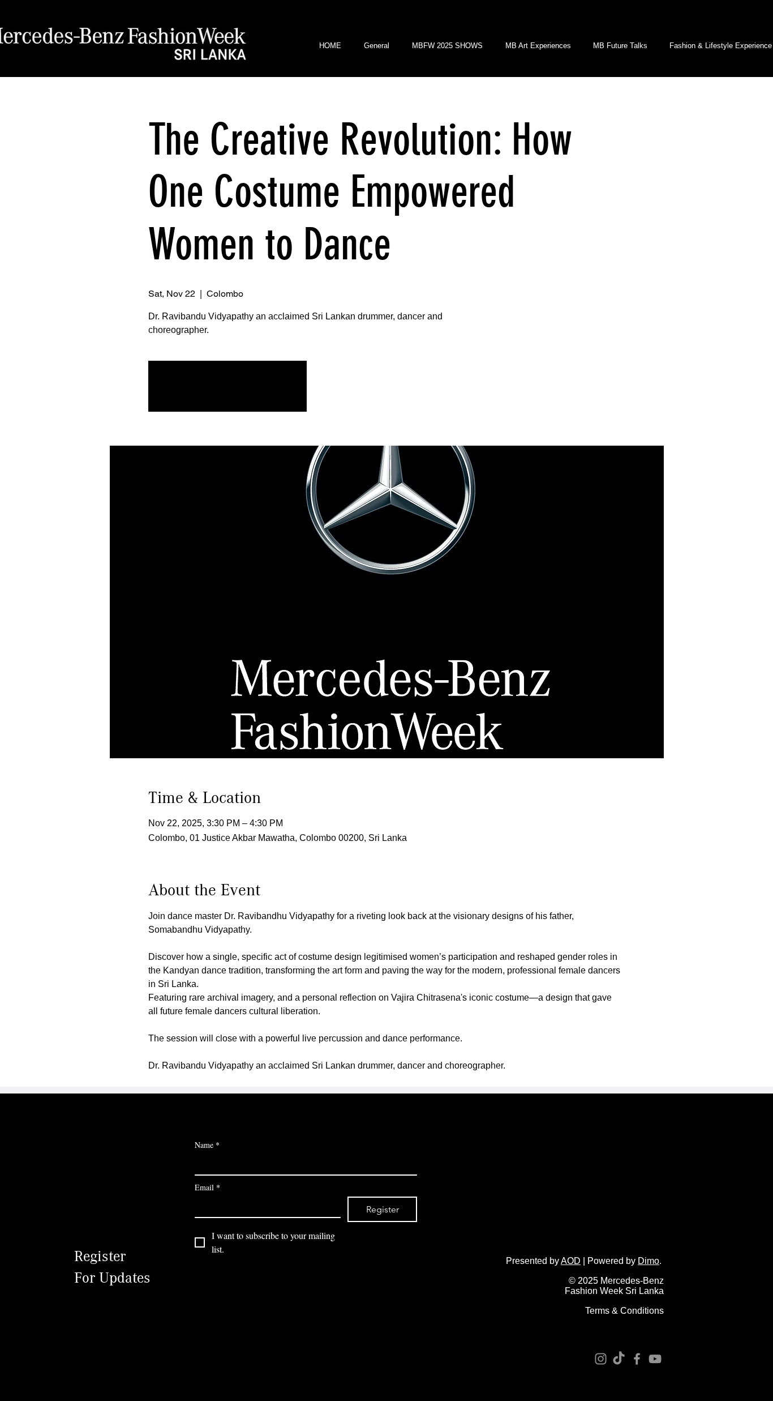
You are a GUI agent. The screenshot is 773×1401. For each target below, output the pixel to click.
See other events (227, 392)
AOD (571, 1261)
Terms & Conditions (624, 1310)
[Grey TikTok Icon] (618, 1358)
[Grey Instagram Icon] (600, 1358)
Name (207, 1145)
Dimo (648, 1261)
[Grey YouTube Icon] (655, 1358)
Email (207, 1187)
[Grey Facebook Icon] (637, 1358)
